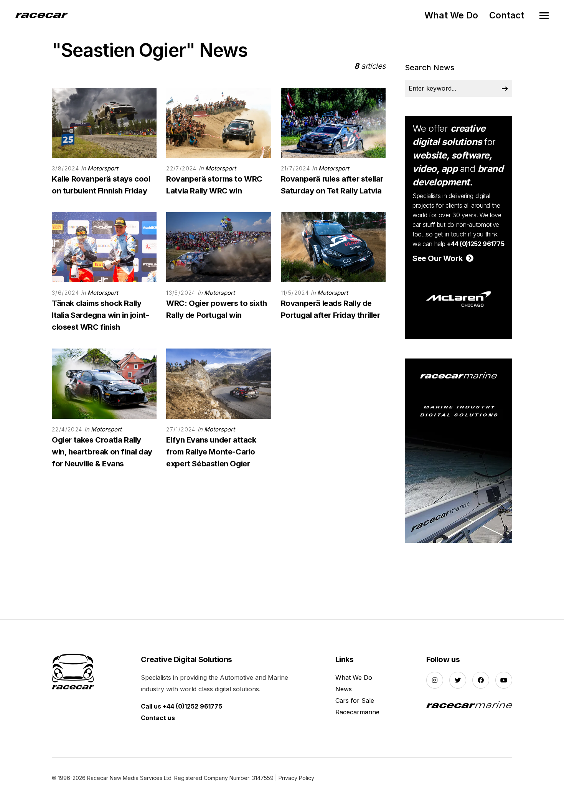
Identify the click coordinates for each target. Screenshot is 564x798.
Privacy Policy (296, 778)
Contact (506, 15)
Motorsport (102, 168)
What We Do (451, 15)
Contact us (158, 718)
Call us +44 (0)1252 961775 (181, 706)
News (343, 689)
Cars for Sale (354, 700)
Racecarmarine (357, 712)
